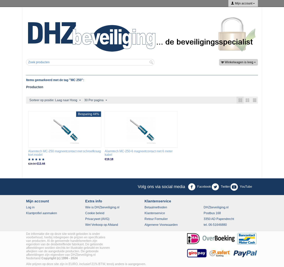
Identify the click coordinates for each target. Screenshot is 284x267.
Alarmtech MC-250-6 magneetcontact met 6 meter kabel (139, 153)
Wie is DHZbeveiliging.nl (102, 207)
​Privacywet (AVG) (97, 219)
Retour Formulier (156, 219)
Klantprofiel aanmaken (41, 213)
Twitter (225, 186)
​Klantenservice (155, 213)
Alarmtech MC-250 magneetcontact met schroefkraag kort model (64, 153)
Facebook (203, 186)
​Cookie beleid (94, 213)
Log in (30, 207)
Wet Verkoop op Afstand (101, 224)
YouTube (245, 186)
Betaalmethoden (156, 207)
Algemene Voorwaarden (161, 224)
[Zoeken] (151, 62)
